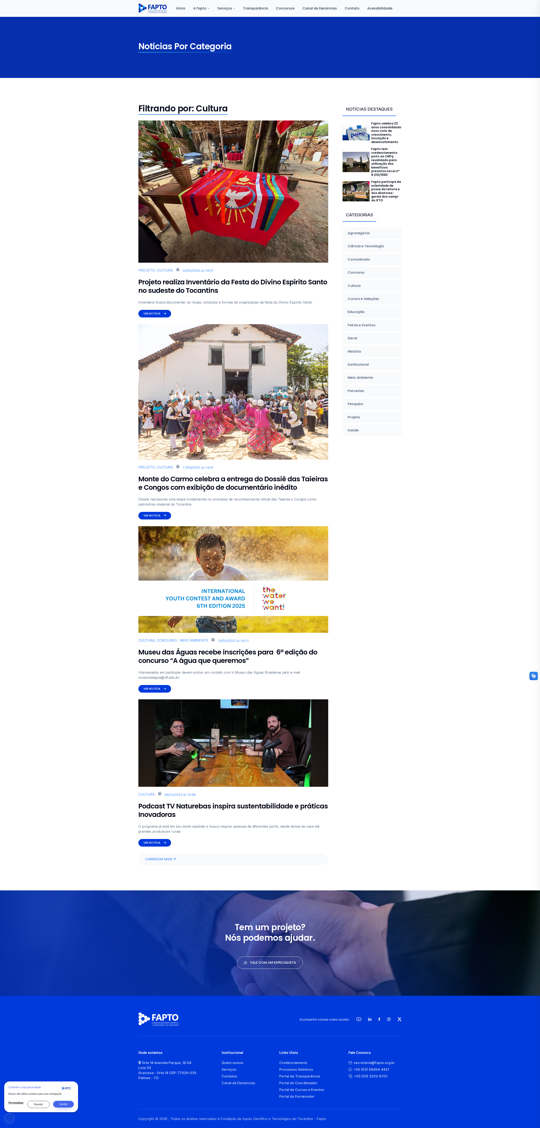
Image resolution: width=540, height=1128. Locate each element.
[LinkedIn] (369, 1019)
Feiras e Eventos (361, 325)
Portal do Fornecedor (297, 1096)
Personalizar (16, 1102)
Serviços (229, 1069)
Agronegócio (359, 233)
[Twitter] (399, 1019)
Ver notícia (151, 313)
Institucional (358, 364)
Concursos (285, 8)
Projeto (354, 417)
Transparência (255, 8)
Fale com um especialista (273, 962)
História (354, 351)
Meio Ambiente (360, 377)
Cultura (354, 286)
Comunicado (359, 259)
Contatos (229, 1076)
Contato (352, 8)
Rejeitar (38, 1104)
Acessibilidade (379, 8)
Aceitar (63, 1104)
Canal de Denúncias (319, 8)
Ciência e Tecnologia (366, 246)
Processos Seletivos (296, 1069)
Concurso (356, 272)
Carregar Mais (159, 859)
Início (180, 8)
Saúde (353, 430)
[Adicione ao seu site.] (66, 1088)
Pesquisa (355, 404)
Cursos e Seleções (363, 299)
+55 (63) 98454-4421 (371, 1069)
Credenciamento (293, 1063)
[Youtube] (358, 1019)
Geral (352, 338)
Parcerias (356, 391)
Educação (356, 312)
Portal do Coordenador (298, 1083)
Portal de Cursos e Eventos (301, 1090)
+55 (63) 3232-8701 (370, 1076)
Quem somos (232, 1063)
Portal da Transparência (299, 1076)
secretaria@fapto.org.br (374, 1063)
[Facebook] (379, 1019)
